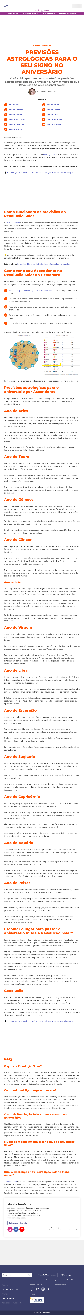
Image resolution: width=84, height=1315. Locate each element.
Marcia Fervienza (48, 92)
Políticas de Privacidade (12, 1303)
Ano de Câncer (53, 110)
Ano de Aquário (54, 124)
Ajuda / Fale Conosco (48, 1275)
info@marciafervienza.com (64, 1228)
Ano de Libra (52, 115)
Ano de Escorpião (16, 119)
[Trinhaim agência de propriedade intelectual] (37, 1302)
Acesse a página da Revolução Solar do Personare (30, 290)
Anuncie (5, 1294)
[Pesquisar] (29, 1275)
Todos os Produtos (10, 1289)
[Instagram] (10, 1229)
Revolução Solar (50, 154)
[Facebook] (16, 1229)
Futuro (36, 45)
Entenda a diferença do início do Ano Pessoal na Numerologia (44, 264)
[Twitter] (37, 1289)
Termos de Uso (8, 1298)
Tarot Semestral (48, 13)
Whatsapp (67, 1275)
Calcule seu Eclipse (30, 13)
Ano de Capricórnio (17, 124)
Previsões (46, 45)
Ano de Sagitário (54, 119)
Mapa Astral (13, 13)
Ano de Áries (14, 105)
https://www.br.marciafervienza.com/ (64, 1230)
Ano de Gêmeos (16, 110)
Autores (5, 1285)
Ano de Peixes (15, 129)
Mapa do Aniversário (67, 13)
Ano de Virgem (15, 115)
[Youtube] (21, 1229)
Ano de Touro (53, 105)
